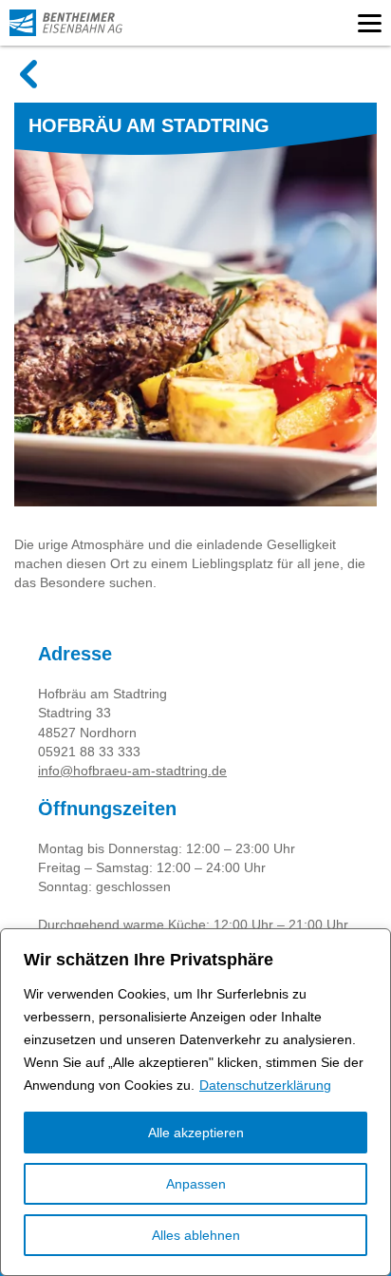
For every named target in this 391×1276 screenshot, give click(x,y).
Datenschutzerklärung (265, 1085)
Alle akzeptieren (196, 1132)
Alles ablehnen (196, 1235)
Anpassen (196, 1183)
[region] (195, 1102)
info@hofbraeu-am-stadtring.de (132, 770)
